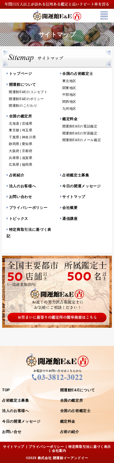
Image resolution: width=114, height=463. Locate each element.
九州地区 (69, 108)
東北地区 (69, 81)
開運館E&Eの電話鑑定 (80, 126)
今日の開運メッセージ (81, 186)
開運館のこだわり (23, 105)
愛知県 (27, 144)
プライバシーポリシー (28, 208)
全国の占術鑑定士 (77, 73)
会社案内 (59, 450)
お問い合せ (11, 432)
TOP (6, 390)
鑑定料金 (70, 119)
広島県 (14, 164)
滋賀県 (27, 158)
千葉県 (14, 137)
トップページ (20, 73)
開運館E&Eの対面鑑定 (80, 133)
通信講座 (70, 218)
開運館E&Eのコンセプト (28, 92)
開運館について (22, 84)
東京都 (14, 130)
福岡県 (27, 164)
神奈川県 (29, 137)
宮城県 (27, 123)
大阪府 (14, 151)
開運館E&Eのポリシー (26, 99)
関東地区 (69, 88)
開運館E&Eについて (77, 390)
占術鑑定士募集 (75, 175)
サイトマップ (73, 197)
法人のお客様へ (22, 186)
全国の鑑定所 (20, 116)
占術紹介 (16, 175)
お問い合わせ (20, 197)
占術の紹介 (69, 432)
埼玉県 (27, 130)
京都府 (27, 151)
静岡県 (14, 144)
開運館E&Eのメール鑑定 (81, 140)
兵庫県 (14, 158)
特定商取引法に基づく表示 (89, 446)
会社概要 (70, 208)
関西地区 (69, 101)
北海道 (14, 123)
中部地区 (69, 94)
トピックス (18, 218)
